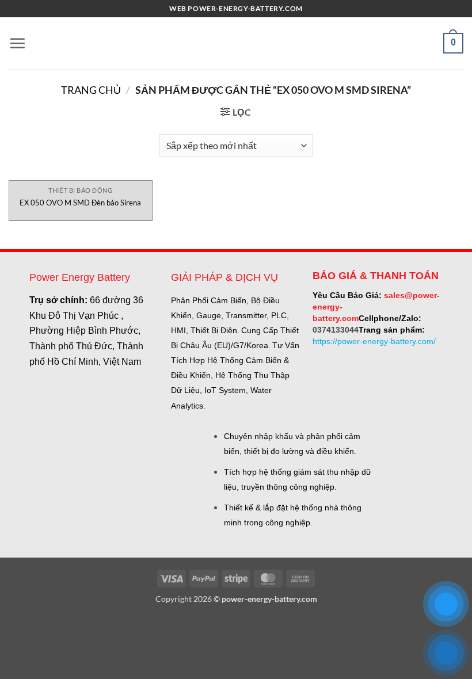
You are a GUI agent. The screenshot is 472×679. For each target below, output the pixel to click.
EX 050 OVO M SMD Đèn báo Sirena (80, 202)
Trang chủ (91, 89)
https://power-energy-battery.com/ (374, 341)
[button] (17, 43)
